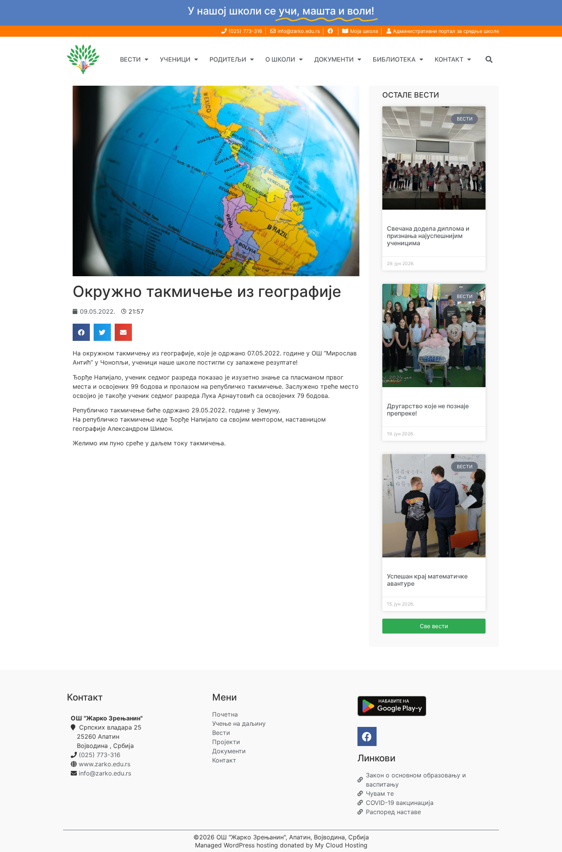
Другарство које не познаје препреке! (428, 409)
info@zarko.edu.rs (105, 773)
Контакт (449, 59)
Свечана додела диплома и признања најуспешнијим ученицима (428, 236)
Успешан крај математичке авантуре (427, 579)
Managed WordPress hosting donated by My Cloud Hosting (281, 845)
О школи (280, 59)
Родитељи (228, 59)
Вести (130, 59)
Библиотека (394, 59)
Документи (334, 59)
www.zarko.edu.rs (104, 764)
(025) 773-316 (99, 755)
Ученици (175, 59)
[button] (488, 59)
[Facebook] (367, 736)
